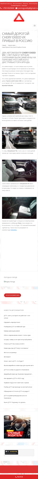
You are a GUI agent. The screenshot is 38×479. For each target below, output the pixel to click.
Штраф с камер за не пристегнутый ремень (18, 339)
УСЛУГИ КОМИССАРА (12, 295)
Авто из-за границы (10, 352)
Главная (4, 45)
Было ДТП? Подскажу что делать (14, 402)
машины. (14, 230)
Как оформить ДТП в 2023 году (14, 378)
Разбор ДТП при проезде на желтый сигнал (18, 387)
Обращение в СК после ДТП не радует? (17, 391)
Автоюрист (7, 357)
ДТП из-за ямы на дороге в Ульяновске (16, 370)
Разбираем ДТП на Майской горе (14, 326)
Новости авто (11, 45)
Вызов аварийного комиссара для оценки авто (19, 365)
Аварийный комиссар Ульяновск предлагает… (18, 374)
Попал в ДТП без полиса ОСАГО (14, 344)
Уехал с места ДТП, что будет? (14, 361)
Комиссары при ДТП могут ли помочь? (16, 348)
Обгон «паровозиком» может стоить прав (17, 335)
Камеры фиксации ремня (12, 331)
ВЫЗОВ (20, 477)
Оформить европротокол (12, 322)
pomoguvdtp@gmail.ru (28, 8)
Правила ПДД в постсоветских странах (16, 383)
